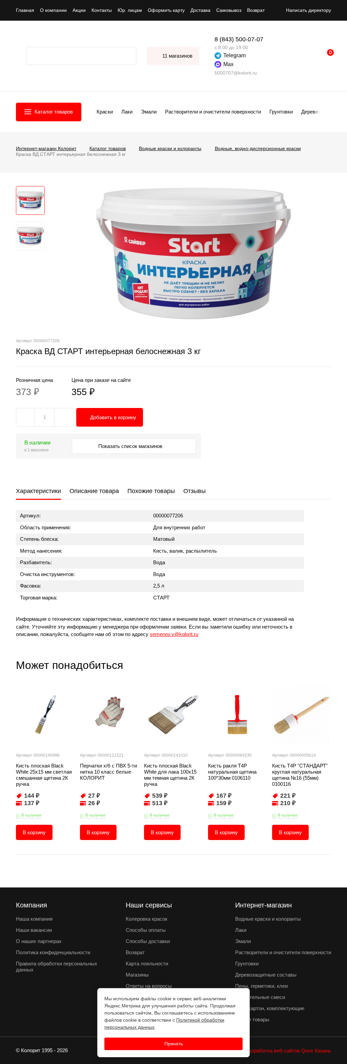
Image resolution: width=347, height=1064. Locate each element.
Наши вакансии (34, 930)
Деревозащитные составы (266, 975)
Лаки (126, 112)
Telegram (234, 55)
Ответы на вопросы (149, 986)
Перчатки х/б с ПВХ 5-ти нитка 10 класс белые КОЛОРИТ (108, 772)
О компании (53, 10)
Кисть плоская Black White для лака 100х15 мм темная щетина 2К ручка (170, 775)
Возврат (256, 10)
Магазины (137, 975)
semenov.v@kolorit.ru (174, 634)
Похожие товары (151, 491)
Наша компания (34, 919)
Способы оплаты (146, 930)
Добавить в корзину (113, 417)
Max (228, 64)
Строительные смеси (260, 997)
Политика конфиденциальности (53, 952)
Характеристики (38, 491)
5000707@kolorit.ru (236, 73)
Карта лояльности (147, 963)
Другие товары (252, 1019)
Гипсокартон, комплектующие (269, 1008)
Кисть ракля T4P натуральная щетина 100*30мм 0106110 (232, 772)
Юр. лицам (130, 10)
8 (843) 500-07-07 (239, 39)
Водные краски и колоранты (268, 919)
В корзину (34, 832)
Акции (79, 10)
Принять (173, 1043)
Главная (25, 10)
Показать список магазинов (131, 446)
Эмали (149, 112)
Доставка (200, 10)
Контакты (101, 10)
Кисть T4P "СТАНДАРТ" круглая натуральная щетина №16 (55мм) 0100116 (300, 775)
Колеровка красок (146, 919)
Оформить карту (166, 10)
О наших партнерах (39, 941)
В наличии (31, 815)
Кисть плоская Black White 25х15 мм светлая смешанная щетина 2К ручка (44, 775)
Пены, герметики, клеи (261, 986)
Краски (105, 112)
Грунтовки (281, 112)
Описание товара (94, 491)
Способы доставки (148, 941)
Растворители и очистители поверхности (213, 112)
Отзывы (194, 491)
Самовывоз (228, 10)
